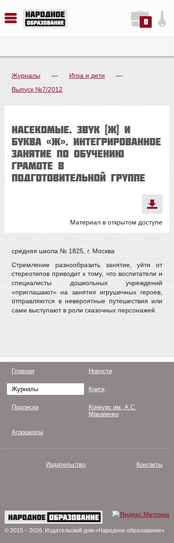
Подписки (25, 407)
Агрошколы (27, 432)
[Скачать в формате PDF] (152, 204)
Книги (96, 389)
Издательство (65, 464)
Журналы (26, 75)
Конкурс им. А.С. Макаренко (112, 411)
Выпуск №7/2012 (37, 89)
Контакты (149, 464)
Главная (23, 371)
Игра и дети (87, 75)
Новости (100, 371)
